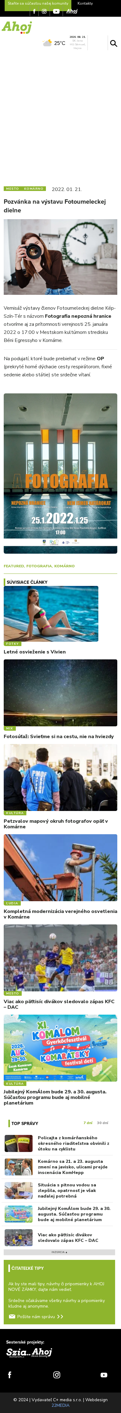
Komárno (64, 566)
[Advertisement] (60, 116)
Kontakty (85, 3)
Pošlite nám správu (36, 1317)
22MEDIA (60, 1405)
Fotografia (39, 566)
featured (14, 566)
